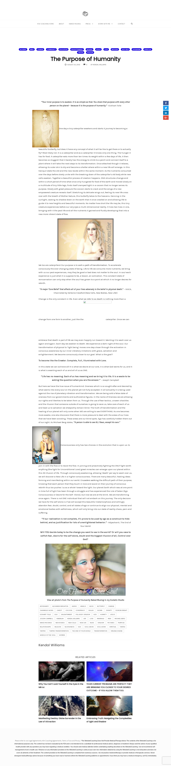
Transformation (100, 631)
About (61, 24)
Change (40, 49)
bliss (92, 606)
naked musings (46, 623)
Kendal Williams (73, 618)
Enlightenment (77, 49)
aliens (74, 606)
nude (92, 623)
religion (58, 627)
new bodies (60, 623)
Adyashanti (44, 606)
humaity (103, 614)
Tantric (43, 631)
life (84, 618)
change (111, 606)
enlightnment (66, 614)
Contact (121, 24)
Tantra (80, 52)
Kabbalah (60, 618)
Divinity (109, 610)
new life (83, 623)
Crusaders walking (89, 480)
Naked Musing (75, 24)
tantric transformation (58, 631)
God (95, 614)
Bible (32, 49)
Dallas (91, 610)
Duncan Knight (121, 610)
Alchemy (23, 49)
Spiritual (147, 49)
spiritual (112, 627)
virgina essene (117, 631)
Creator (62, 360)
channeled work (46, 610)
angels (83, 606)
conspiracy (80, 610)
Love (106, 49)
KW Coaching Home (45, 24)
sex (79, 627)
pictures (111, 623)
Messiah (115, 49)
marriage (100, 618)
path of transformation (95, 265)
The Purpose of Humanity (86, 59)
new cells (72, 623)
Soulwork (137, 49)
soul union (89, 627)
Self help (125, 49)
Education (63, 49)
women (62, 635)
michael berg (120, 618)
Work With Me (104, 24)
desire (99, 610)
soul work (101, 627)
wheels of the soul (48, 635)
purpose (121, 623)
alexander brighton (60, 606)
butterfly (101, 606)
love (91, 618)
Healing (89, 49)
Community (51, 49)
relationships (45, 627)
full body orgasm (83, 614)
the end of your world (81, 631)
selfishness (69, 627)
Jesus (98, 49)
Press (88, 24)
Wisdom (90, 52)
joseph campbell (46, 618)
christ (59, 610)
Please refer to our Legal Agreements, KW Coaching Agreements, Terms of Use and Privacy (48, 741)
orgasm (101, 623)
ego (56, 614)
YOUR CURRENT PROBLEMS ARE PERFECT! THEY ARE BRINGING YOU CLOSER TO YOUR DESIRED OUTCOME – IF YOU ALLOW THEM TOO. (109, 687)
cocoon (69, 610)
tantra (122, 627)
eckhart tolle (45, 614)
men (109, 618)
